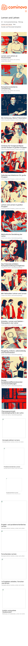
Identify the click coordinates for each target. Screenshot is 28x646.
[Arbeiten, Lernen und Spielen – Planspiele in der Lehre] (14, 308)
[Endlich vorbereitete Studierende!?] (14, 598)
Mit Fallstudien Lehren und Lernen (14, 293)
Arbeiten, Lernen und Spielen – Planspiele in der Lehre (12, 322)
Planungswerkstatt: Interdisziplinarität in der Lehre (12, 412)
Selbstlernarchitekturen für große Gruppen (13, 176)
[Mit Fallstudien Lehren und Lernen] (14, 280)
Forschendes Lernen (8, 554)
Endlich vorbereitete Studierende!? (8, 612)
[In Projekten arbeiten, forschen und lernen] (14, 568)
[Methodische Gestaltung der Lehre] (14, 221)
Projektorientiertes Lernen (11, 497)
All (2, 22)
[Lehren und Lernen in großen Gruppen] (14, 191)
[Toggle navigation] (26, 11)
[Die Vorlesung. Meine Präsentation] (14, 105)
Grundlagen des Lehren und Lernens (10, 59)
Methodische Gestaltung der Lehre (11, 235)
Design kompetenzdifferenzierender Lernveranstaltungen (12, 382)
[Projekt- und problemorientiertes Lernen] (14, 511)
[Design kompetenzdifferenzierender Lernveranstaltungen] (14, 367)
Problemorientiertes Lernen (11, 469)
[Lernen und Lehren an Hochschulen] (14, 43)
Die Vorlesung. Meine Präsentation (14, 118)
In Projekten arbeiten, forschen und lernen (12, 583)
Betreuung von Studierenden (8, 615)
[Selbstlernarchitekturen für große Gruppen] (14, 162)
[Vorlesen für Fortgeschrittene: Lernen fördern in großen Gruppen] (14, 132)
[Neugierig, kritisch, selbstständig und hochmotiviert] (14, 337)
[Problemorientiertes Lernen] (14, 456)
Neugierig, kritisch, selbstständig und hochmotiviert (13, 351)
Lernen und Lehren (6, 24)
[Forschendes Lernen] (14, 541)
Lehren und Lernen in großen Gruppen (12, 205)
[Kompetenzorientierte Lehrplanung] (14, 74)
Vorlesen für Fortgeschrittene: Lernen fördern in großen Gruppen (14, 146)
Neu (14, 24)
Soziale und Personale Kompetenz (11, 27)
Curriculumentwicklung (10, 22)
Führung (20, 22)
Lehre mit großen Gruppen (8, 120)
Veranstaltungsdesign (16, 238)
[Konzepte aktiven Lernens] (14, 428)
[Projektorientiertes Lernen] (14, 483)
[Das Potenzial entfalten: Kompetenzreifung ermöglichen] (14, 250)
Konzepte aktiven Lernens (10, 441)
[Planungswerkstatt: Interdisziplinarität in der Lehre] (14, 398)
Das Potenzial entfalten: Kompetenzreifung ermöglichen (12, 265)
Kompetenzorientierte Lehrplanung (9, 88)
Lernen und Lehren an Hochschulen (9, 57)
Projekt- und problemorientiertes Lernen (13, 525)
